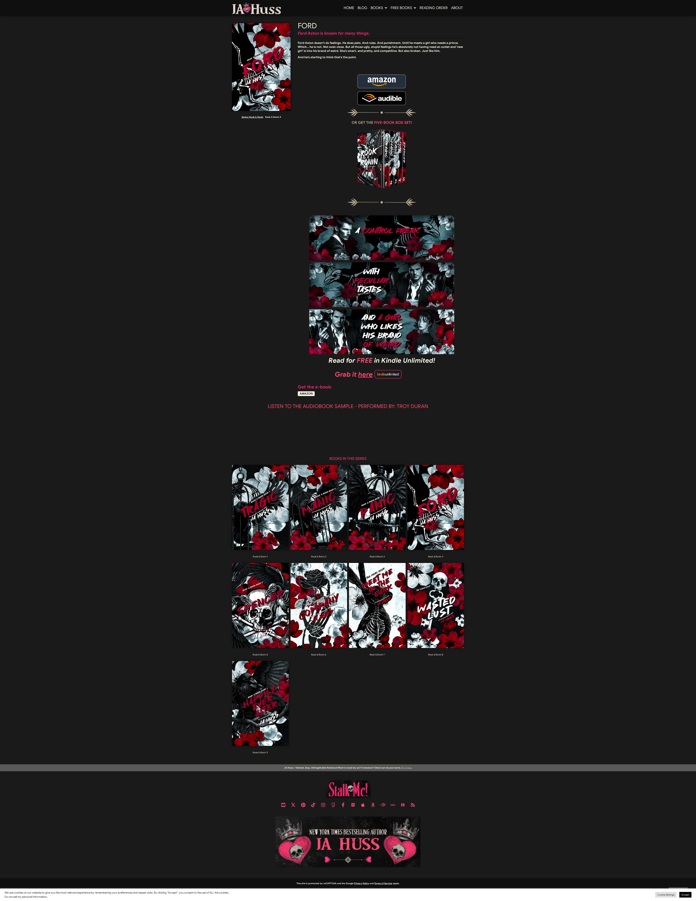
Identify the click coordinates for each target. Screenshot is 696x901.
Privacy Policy (361, 883)
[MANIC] (319, 507)
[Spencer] (260, 605)
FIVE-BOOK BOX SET (392, 122)
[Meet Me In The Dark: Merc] (377, 605)
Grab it (354, 374)
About (457, 8)
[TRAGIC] (260, 507)
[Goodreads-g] (333, 804)
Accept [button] (685, 894)
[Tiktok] (313, 804)
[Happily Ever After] (260, 703)
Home (349, 8)
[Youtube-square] (283, 804)
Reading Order (434, 8)
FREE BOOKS (401, 8)
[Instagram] (323, 804)
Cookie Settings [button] (665, 894)
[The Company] (319, 605)
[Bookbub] (353, 804)
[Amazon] (373, 804)
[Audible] (383, 804)
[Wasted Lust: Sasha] (435, 605)
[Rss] (412, 804)
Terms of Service (383, 883)
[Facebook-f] (343, 804)
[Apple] (363, 804)
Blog (362, 8)
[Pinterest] (303, 804)
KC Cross (406, 767)
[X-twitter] (293, 804)
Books (377, 8)
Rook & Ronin (256, 117)
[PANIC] (377, 507)
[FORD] (435, 507)
